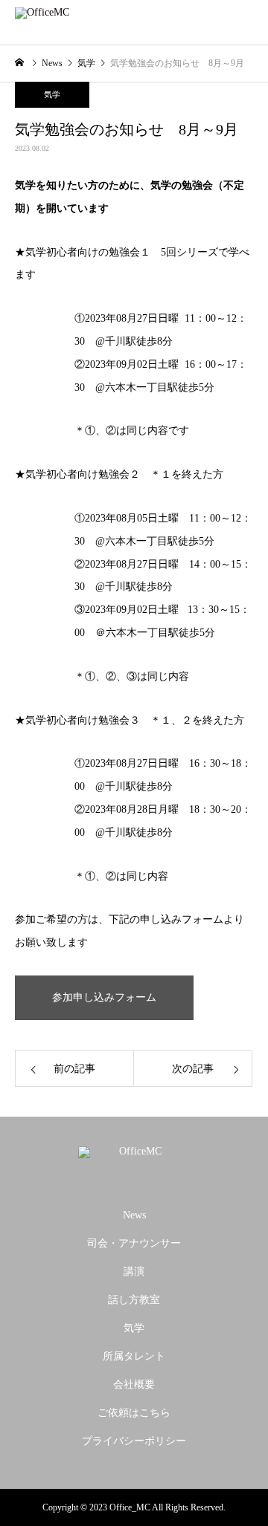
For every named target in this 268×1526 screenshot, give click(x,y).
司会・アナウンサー (134, 1243)
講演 (134, 1271)
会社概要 (134, 1384)
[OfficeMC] (134, 1164)
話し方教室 (134, 1299)
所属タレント (134, 1356)
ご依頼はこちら (134, 1412)
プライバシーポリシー (134, 1441)
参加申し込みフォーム (104, 997)
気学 (52, 94)
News (134, 1215)
